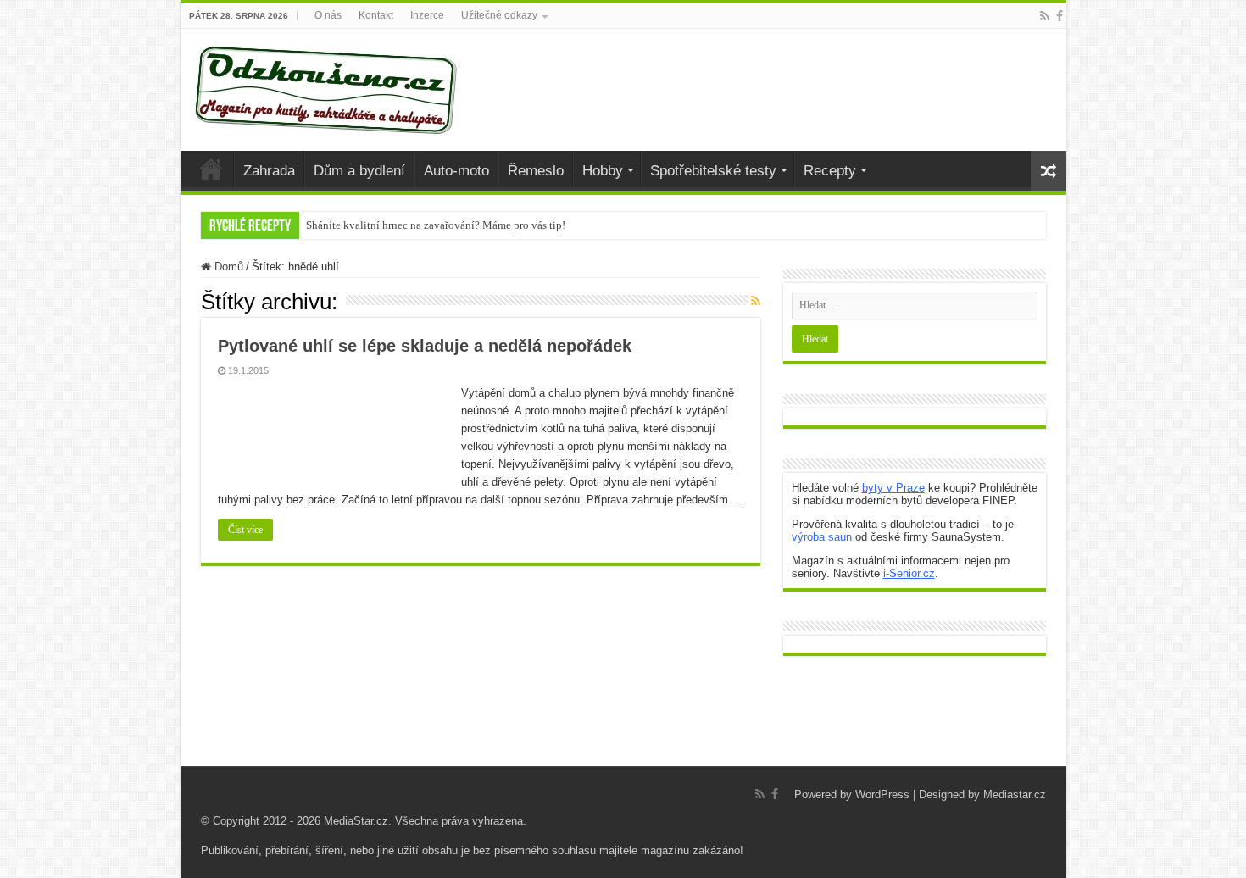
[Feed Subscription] (755, 301)
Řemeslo (536, 171)
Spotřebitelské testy (713, 171)
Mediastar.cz (1014, 794)
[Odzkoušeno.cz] (328, 86)
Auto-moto (456, 171)
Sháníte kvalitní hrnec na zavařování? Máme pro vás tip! (435, 225)
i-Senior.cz (909, 573)
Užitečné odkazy (499, 15)
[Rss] (1044, 16)
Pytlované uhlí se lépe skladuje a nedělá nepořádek (424, 345)
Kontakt (376, 15)
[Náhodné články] (1048, 171)
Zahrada (269, 171)
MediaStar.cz (356, 820)
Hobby (602, 171)
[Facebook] (1059, 16)
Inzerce (427, 15)
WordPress (882, 794)
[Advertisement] (623, 723)
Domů (227, 266)
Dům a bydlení (359, 171)
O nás (328, 15)
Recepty (830, 171)
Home (211, 168)
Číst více (245, 530)
